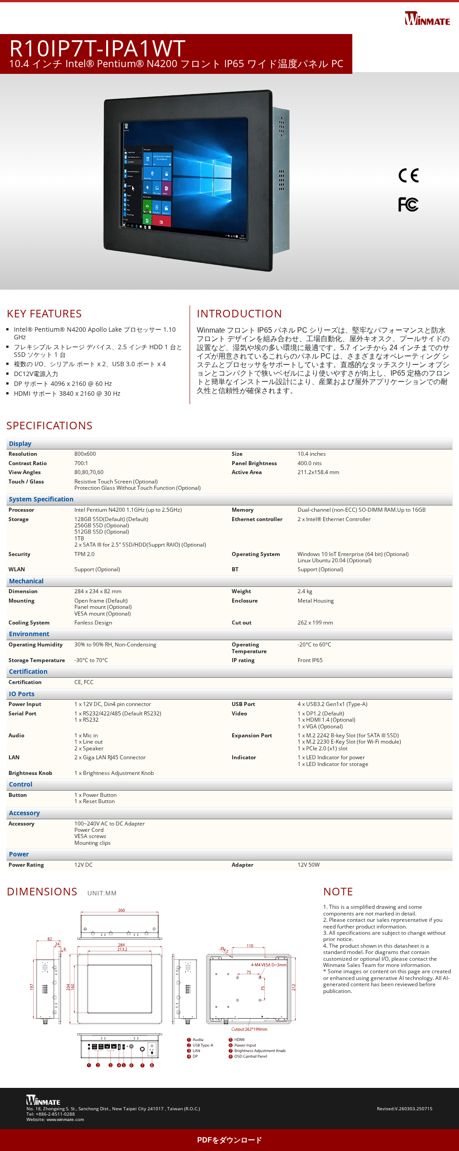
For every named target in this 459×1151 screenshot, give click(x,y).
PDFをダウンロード (229, 1140)
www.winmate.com (65, 1119)
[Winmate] (427, 17)
